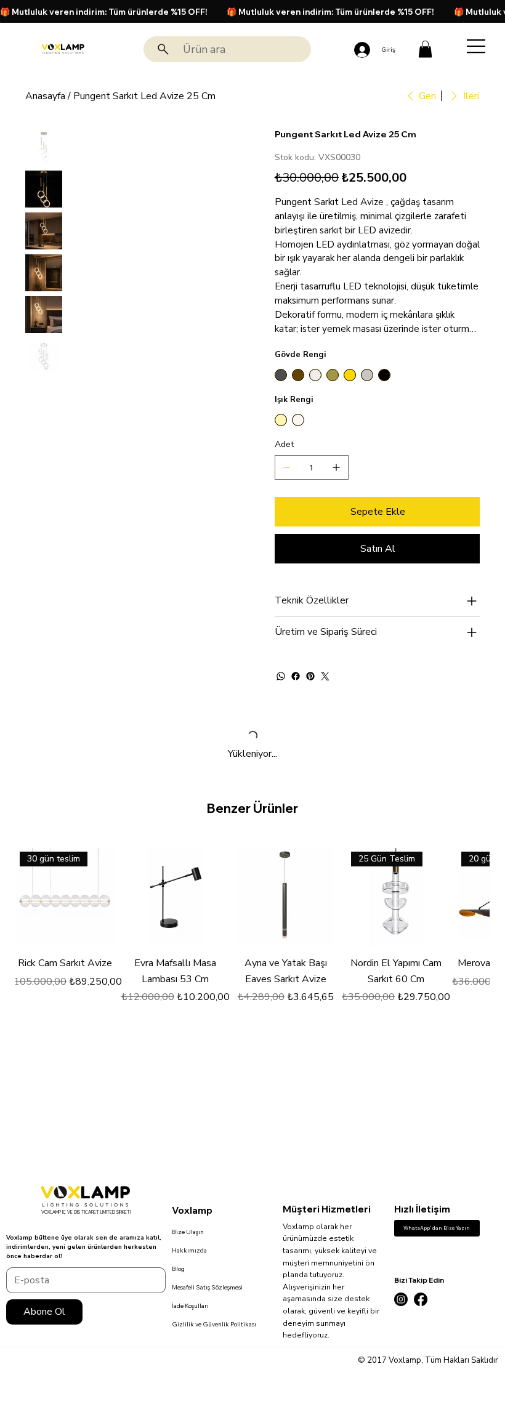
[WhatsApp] (281, 676)
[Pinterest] (310, 676)
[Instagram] (401, 1299)
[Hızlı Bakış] (175, 897)
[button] (425, 49)
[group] (252, 934)
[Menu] (476, 46)
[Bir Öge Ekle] (336, 467)
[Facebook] (295, 676)
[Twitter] (325, 676)
